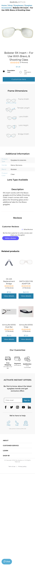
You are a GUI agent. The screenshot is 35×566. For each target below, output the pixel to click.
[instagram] (17, 407)
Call (16, 425)
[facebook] (5, 407)
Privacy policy (22, 466)
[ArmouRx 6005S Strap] (26, 305)
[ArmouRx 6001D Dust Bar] (9, 305)
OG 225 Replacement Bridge (9, 281)
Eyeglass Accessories (18, 160)
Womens (18, 165)
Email (25, 425)
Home (4, 5)
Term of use (12, 466)
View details (9, 296)
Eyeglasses (18, 5)
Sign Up (27, 400)
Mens (13, 165)
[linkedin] (29, 407)
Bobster (14, 169)
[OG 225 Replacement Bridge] (9, 260)
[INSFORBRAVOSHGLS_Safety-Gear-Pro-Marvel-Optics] (17, 30)
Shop (10, 5)
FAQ (8, 425)
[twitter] (11, 407)
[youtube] (23, 407)
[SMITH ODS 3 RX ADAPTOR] (26, 261)
